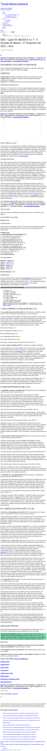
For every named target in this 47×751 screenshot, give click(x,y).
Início (4, 12)
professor (16, 68)
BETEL (4, 18)
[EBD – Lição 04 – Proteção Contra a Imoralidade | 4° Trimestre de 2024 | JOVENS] (20, 713)
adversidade (24, 156)
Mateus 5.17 (9, 265)
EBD (1, 58)
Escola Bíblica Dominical (4, 749)
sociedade (17, 180)
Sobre (4, 28)
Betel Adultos (7, 20)
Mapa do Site (2, 746)
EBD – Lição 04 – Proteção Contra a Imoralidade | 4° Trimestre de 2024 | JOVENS (20, 715)
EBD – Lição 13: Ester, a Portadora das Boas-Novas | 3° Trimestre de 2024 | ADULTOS (21, 729)
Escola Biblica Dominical (21, 61)
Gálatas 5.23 (10, 260)
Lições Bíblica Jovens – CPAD (10, 16)
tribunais (35, 195)
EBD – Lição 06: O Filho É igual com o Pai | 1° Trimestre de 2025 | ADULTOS (19, 739)
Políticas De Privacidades (7, 25)
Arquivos (5, 748)
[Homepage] (14, 3)
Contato (4, 26)
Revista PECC (5, 22)
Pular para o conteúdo (5, 9)
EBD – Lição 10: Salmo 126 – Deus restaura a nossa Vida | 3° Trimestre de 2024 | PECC (21, 720)
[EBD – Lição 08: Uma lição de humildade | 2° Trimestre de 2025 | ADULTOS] (19, 732)
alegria (17, 497)
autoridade (3, 552)
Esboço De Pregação (6, 24)
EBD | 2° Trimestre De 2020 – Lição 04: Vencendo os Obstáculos (16, 724)
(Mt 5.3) (2, 214)
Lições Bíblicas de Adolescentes (11, 17)
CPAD (4, 13)
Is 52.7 (17, 484)
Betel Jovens (7, 21)
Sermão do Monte (27, 278)
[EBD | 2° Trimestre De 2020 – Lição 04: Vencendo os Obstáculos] (7, 722)
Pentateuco (19, 351)
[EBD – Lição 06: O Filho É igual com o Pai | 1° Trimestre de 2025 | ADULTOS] (19, 736)
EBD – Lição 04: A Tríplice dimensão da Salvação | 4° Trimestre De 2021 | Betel (22, 744)
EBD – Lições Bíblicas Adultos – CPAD (12, 14)
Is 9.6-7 (12, 483)
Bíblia (2, 93)
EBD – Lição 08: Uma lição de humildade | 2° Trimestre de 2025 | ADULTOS (19, 734)
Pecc (4, 58)
